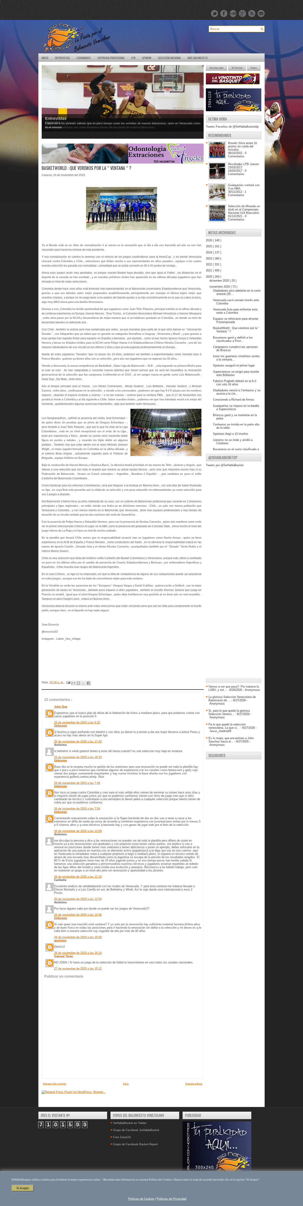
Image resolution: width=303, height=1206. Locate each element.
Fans (254, 68)
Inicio (45, 58)
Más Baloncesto (198, 58)
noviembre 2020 (220, 286)
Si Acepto (22, 1188)
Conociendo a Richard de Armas (233, 399)
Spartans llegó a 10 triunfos (230, 433)
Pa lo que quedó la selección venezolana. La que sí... (227, 726)
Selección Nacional (169, 58)
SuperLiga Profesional (111, 58)
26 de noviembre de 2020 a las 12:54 (78, 899)
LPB (133, 58)
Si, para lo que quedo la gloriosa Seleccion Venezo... (229, 712)
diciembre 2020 (219, 280)
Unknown (60, 725)
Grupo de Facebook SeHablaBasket (136, 1130)
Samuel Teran (63, 956)
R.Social (237, 68)
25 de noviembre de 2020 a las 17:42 (78, 741)
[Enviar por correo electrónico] (73, 683)
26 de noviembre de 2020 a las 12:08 (78, 831)
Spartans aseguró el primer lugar (234, 365)
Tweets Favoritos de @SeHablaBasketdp (232, 126)
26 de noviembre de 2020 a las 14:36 (78, 914)
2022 (209, 264)
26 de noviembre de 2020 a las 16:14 (78, 953)
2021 (209, 270)
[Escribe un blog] (78, 683)
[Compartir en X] (83, 683)
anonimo (60, 940)
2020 (209, 276)
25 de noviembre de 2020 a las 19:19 (78, 757)
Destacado (216, 68)
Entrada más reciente (54, 1083)
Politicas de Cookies (141, 1198)
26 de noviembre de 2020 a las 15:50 (78, 937)
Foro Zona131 (122, 1137)
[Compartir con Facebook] (88, 683)
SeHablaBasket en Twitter (129, 1123)
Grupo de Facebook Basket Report (135, 1144)
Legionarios (84, 58)
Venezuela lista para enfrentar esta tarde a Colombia (235, 311)
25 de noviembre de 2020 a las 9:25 (77, 722)
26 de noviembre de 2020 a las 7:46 (77, 783)
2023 (209, 258)
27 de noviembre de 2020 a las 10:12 (78, 968)
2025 (209, 246)
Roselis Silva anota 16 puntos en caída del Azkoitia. (242, 146)
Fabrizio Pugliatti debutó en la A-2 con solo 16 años (234, 382)
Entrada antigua (193, 1083)
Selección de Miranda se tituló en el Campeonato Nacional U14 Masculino (244, 209)
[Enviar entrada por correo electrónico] (68, 682)
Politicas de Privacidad (171, 1198)
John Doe (60, 706)
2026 (209, 240)
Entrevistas (62, 58)
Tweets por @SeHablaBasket (225, 465)
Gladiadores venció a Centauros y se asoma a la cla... (236, 392)
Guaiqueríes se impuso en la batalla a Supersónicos (236, 407)
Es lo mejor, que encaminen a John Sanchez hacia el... (231, 739)
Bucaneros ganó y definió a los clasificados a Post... (233, 339)
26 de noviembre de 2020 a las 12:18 (78, 876)
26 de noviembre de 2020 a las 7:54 (77, 808)
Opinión (146, 58)
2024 (209, 252)
